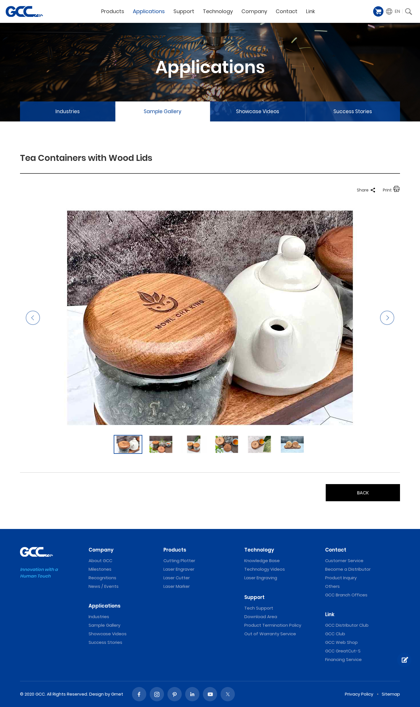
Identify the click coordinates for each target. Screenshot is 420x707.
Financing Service (343, 659)
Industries (67, 111)
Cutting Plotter (179, 561)
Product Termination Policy (272, 625)
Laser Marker (176, 586)
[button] (393, 11)
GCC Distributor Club (347, 625)
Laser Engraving (260, 578)
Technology (218, 11)
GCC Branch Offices (346, 595)
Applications (149, 11)
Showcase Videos (257, 111)
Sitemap (391, 694)
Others (332, 586)
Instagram (157, 694)
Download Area (260, 617)
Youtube (210, 694)
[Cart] (378, 11)
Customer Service (344, 561)
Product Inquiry (341, 578)
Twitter (228, 694)
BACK (363, 493)
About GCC (100, 561)
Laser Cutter (176, 578)
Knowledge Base (262, 561)
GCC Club (335, 634)
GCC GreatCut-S (343, 651)
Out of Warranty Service (270, 634)
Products (112, 11)
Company (254, 11)
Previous (33, 318)
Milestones (100, 569)
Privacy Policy (359, 694)
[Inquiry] (404, 660)
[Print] (396, 190)
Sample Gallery (162, 111)
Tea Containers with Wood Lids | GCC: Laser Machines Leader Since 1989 (24, 11)
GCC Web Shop (341, 642)
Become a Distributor (348, 569)
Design (96, 694)
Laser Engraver (178, 569)
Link (310, 11)
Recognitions (102, 578)
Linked (192, 694)
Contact (286, 11)
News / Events (104, 586)
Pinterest (174, 694)
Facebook (139, 694)
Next (387, 318)
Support (183, 11)
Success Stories (352, 111)
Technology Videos (264, 569)
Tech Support (258, 608)
